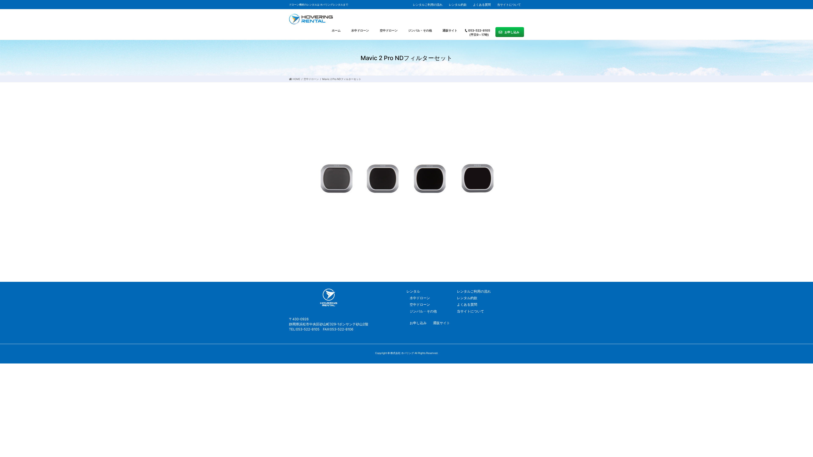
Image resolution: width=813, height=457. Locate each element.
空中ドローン (420, 304)
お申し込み (418, 323)
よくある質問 (482, 4)
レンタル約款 (458, 4)
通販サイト (441, 323)
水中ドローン (420, 298)
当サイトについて (509, 4)
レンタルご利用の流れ (427, 4)
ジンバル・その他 (423, 311)
